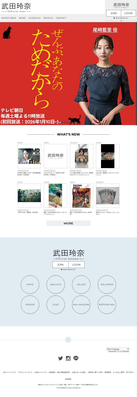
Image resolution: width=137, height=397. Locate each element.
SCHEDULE (34, 18)
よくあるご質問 (118, 372)
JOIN (114, 13)
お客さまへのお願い (79, 372)
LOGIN (128, 13)
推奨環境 (108, 372)
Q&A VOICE (55, 284)
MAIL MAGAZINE (81, 304)
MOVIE (30, 284)
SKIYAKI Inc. (77, 388)
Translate (125, 351)
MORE (68, 223)
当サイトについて (9, 372)
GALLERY (81, 284)
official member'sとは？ (122, 18)
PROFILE (48, 18)
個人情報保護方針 (63, 372)
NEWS (22, 18)
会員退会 (68, 379)
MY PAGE (129, 372)
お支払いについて (40, 372)
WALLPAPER (107, 284)
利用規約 (52, 372)
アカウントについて (25, 372)
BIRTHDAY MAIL (107, 304)
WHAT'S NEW (8, 18)
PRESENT (30, 304)
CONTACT (61, 18)
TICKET (55, 304)
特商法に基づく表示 (95, 372)
